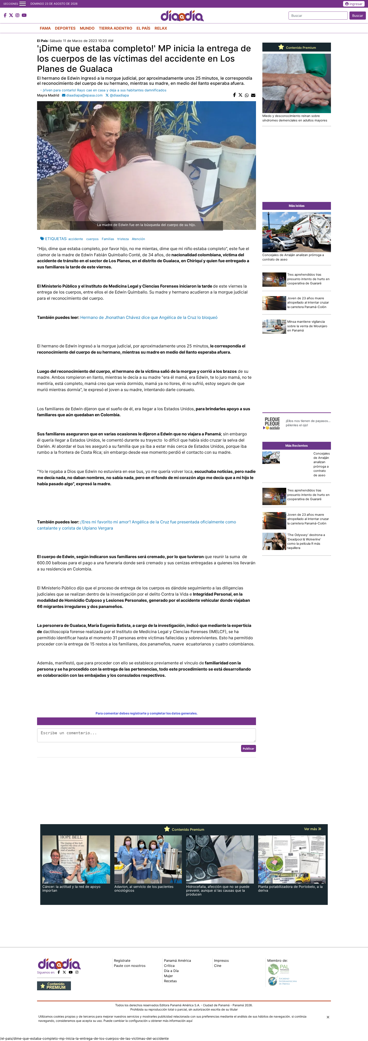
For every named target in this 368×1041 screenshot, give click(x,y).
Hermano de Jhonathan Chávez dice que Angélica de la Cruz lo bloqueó (148, 317)
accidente (75, 239)
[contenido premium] (54, 985)
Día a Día (171, 971)
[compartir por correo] (253, 95)
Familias (108, 239)
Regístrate (122, 960)
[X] (64, 972)
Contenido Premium (300, 48)
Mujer (168, 976)
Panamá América (177, 960)
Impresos (221, 960)
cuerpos (92, 239)
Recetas (170, 981)
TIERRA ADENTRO (115, 28)
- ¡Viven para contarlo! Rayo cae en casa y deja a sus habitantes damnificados (103, 90)
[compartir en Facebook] (234, 95)
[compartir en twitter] (240, 95)
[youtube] (71, 972)
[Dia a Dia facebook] (6, 15)
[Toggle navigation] (22, 4)
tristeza (123, 239)
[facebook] (59, 972)
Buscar (357, 15)
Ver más (311, 829)
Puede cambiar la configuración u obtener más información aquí (148, 1020)
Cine (217, 965)
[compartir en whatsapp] (247, 95)
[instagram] (76, 972)
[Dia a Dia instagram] (18, 15)
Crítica (169, 965)
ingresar (355, 4)
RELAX (161, 28)
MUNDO (87, 28)
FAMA (45, 28)
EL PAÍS (143, 28)
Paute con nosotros (129, 965)
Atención (138, 239)
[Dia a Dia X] (11, 15)
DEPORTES (65, 28)
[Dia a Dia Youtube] (24, 15)
